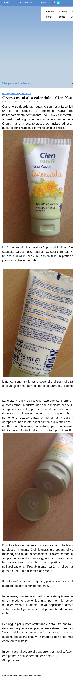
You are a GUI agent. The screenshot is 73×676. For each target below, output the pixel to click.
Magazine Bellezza (16, 83)
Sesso (62, 17)
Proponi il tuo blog (26, 3)
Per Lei (49, 17)
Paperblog (19, 14)
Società (50, 11)
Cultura (63, 11)
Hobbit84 (33, 101)
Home (6, 3)
